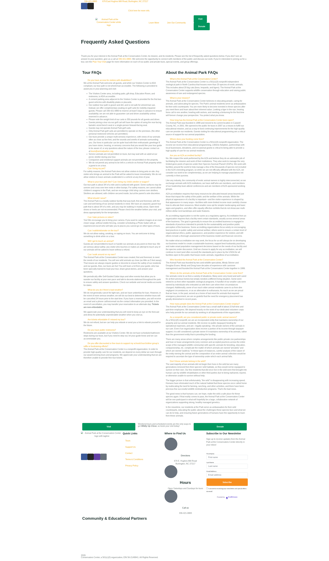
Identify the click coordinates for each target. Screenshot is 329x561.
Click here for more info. (139, 11)
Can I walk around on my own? (102, 254)
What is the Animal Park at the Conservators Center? (194, 79)
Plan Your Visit (99, 62)
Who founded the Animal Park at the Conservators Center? (196, 260)
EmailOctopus (232, 497)
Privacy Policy (131, 466)
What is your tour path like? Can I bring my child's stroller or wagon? (118, 182)
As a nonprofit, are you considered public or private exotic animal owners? (203, 317)
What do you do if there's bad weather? (105, 290)
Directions (185, 456)
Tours (127, 441)
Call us (185, 508)
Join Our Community (176, 23)
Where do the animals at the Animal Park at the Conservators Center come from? (206, 273)
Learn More (154, 23)
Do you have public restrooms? (102, 330)
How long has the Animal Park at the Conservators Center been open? (202, 120)
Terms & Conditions (134, 459)
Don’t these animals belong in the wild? (188, 361)
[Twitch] (97, 457)
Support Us (130, 447)
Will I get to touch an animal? (101, 241)
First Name (210, 454)
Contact (128, 453)
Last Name (210, 462)
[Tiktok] (103, 457)
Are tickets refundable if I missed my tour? (106, 319)
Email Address (212, 471)
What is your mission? (180, 98)
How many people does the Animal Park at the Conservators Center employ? (205, 304)
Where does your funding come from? (187, 139)
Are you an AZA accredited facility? (186, 155)
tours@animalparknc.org (102, 151)
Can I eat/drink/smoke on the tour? (103, 230)
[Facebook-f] (84, 6)
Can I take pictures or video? (101, 217)
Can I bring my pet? (96, 168)
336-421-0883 (124, 59)
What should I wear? (97, 198)
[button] (123, 80)
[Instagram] (90, 6)
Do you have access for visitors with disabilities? (110, 80)
